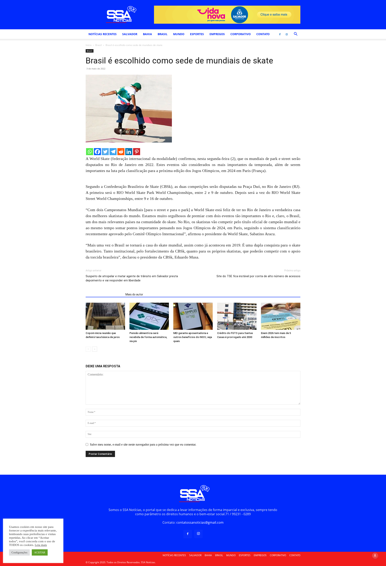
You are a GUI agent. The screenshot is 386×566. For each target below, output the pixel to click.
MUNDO (178, 34)
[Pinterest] (136, 151)
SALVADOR (129, 34)
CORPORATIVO (240, 34)
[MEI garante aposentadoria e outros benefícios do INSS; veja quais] (193, 316)
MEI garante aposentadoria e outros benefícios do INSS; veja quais (192, 337)
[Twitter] (105, 151)
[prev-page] (88, 349)
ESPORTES (197, 34)
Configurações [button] (19, 552)
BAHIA (147, 34)
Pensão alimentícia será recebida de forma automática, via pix (148, 337)
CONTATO (263, 34)
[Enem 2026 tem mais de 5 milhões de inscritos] (280, 316)
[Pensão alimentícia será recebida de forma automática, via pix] (149, 316)
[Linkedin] (128, 151)
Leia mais (41, 545)
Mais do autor (134, 294)
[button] (295, 34)
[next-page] (94, 349)
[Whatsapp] (89, 151)
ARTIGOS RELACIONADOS (104, 294)
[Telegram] (113, 151)
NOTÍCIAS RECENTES (102, 34)
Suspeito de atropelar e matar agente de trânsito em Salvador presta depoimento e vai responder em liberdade (132, 278)
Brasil (98, 45)
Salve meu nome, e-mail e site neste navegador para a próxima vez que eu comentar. (143, 444)
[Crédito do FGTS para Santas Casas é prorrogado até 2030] (237, 316)
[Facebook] (280, 34)
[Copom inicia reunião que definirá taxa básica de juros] (105, 316)
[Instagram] (287, 34)
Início (88, 45)
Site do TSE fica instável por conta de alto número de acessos (258, 276)
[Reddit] (120, 151)
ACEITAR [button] (39, 552)
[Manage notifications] (375, 555)
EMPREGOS (217, 34)
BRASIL (162, 34)
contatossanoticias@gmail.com (200, 522)
